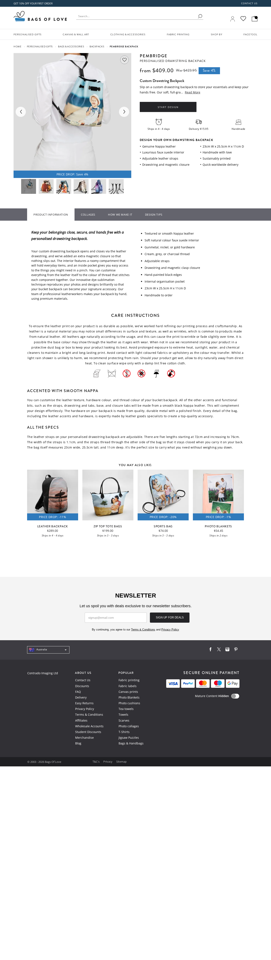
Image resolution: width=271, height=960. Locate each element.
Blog (78, 743)
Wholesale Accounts (89, 726)
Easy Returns (84, 703)
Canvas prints (128, 692)
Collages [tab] (88, 214)
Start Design (168, 107)
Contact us (249, 3)
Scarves (124, 720)
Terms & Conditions (89, 714)
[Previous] (21, 112)
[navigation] (48, 650)
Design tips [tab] (153, 214)
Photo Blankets (129, 697)
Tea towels (126, 709)
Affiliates (81, 720)
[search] (200, 16)
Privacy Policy (84, 709)
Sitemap (121, 761)
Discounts (82, 686)
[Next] (124, 112)
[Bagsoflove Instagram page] (227, 650)
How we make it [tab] (120, 214)
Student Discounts (88, 732)
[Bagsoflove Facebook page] (210, 650)
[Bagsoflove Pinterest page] (236, 650)
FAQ (78, 692)
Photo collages (129, 726)
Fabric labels (128, 686)
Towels (123, 714)
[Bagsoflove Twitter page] (219, 650)
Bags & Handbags (131, 743)
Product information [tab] (50, 214)
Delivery (81, 697)
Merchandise (84, 738)
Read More (192, 92)
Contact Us (82, 680)
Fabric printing (129, 680)
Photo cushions (129, 703)
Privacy (108, 761)
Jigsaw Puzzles (129, 738)
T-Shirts (124, 732)
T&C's (96, 761)
